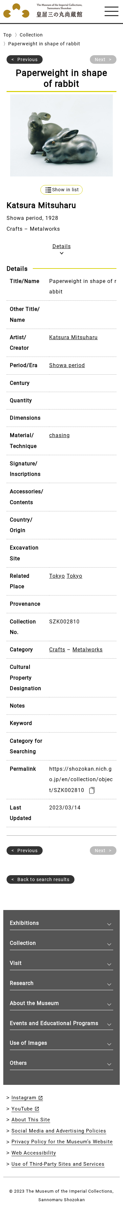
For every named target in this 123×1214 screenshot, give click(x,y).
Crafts (57, 649)
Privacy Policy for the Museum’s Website (62, 1142)
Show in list (65, 190)
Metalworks (87, 649)
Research (22, 983)
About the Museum (34, 1003)
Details (61, 246)
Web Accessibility (33, 1153)
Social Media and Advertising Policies (58, 1131)
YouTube (22, 1109)
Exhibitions (24, 923)
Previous (27, 59)
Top (7, 34)
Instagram (23, 1098)
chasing (59, 435)
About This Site (30, 1120)
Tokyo (57, 576)
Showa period (67, 365)
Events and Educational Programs (54, 1023)
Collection (31, 34)
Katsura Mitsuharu (73, 337)
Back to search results (43, 879)
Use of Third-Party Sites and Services (58, 1164)
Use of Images (28, 1043)
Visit (16, 963)
